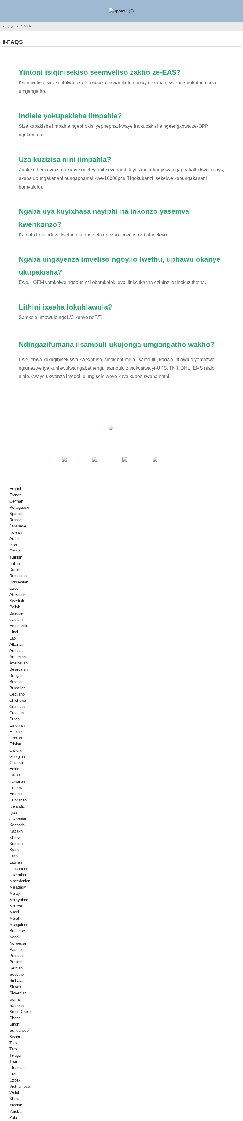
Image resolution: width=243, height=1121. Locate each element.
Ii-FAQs (26, 26)
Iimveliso (109, 441)
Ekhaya (8, 26)
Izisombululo (63, 441)
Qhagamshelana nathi (167, 441)
